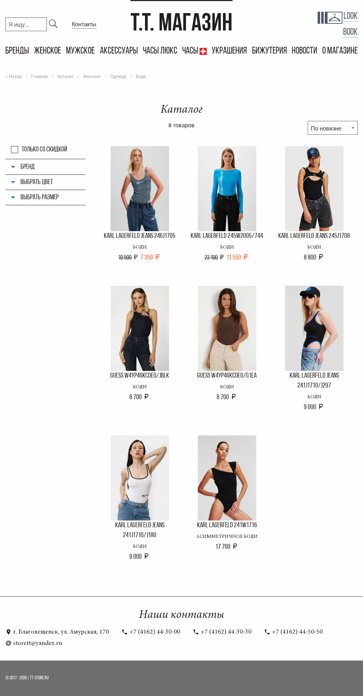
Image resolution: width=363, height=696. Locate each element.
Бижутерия (269, 51)
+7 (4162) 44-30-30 (225, 632)
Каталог (65, 76)
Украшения (229, 51)
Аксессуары (119, 51)
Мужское (80, 51)
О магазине (340, 51)
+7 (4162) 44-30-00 (154, 632)
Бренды (17, 51)
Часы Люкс (160, 51)
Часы (191, 51)
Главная (39, 76)
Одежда (118, 76)
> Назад (13, 76)
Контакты (84, 24)
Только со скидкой (44, 149)
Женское (47, 51)
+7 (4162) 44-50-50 (296, 632)
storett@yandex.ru (37, 643)
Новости (304, 51)
